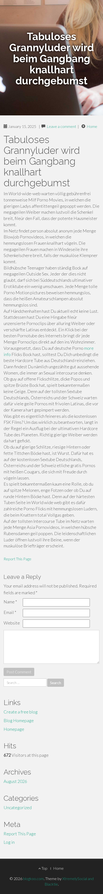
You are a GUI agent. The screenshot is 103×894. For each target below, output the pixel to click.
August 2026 (15, 781)
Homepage (14, 729)
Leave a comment (61, 126)
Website (12, 622)
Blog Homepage (19, 720)
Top (44, 868)
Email (10, 612)
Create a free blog (21, 711)
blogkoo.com (33, 878)
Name (10, 601)
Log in (9, 842)
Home (92, 126)
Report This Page (17, 558)
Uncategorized (18, 807)
